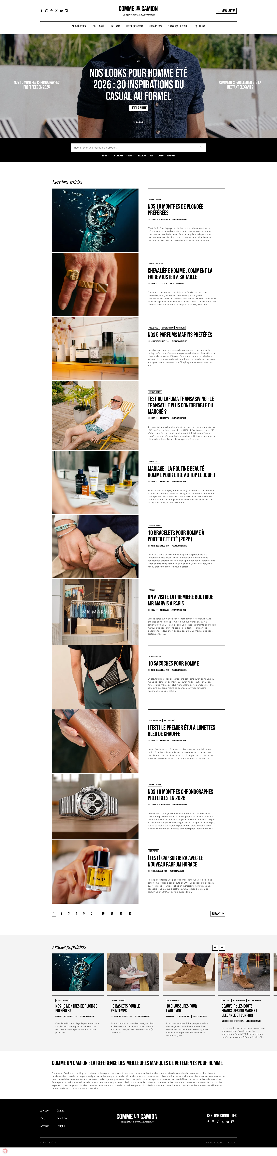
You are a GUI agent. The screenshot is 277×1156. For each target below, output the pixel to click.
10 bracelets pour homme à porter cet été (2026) (176, 536)
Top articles (199, 26)
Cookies (232, 1142)
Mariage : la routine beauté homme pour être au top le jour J (181, 472)
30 (121, 913)
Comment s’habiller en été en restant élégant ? (240, 85)
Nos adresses (155, 26)
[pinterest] (51, 10)
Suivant (216, 913)
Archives (44, 1126)
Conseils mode (222, 74)
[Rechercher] (201, 147)
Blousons (142, 155)
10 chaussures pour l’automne (181, 1008)
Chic (212, 74)
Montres (171, 155)
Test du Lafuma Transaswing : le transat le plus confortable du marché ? (181, 405)
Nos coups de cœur (177, 26)
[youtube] (61, 10)
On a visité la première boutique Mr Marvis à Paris (180, 600)
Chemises (131, 155)
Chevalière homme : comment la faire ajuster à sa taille (180, 274)
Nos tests (115, 26)
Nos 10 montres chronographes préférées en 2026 (37, 85)
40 (130, 913)
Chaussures (118, 155)
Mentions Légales (215, 1142)
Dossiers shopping (60, 74)
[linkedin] (66, 10)
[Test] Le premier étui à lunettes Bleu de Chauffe (181, 731)
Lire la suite (56, 95)
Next (222, 948)
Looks (138, 61)
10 (103, 913)
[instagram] (46, 10)
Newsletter (228, 11)
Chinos (161, 155)
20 (112, 913)
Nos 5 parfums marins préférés (180, 335)
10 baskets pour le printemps (125, 1008)
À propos (44, 1110)
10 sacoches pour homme (173, 663)
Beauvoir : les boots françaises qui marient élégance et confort (239, 1010)
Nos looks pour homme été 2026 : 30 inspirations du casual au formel (138, 85)
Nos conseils (99, 26)
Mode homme (79, 26)
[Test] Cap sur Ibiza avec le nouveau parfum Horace (175, 861)
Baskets (105, 155)
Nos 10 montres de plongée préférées (175, 210)
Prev (215, 948)
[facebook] (41, 10)
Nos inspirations (134, 26)
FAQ (42, 1118)
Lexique (61, 1126)
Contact (60, 1110)
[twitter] (56, 10)
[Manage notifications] (5, 1150)
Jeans (152, 155)
